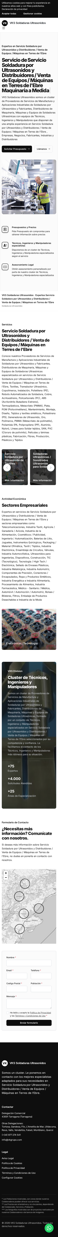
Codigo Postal (14, 983)
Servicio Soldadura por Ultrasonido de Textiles (14, 458)
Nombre (11, 957)
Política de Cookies (12, 1163)
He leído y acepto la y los (30, 1014)
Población (36, 983)
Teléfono (36, 970)
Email (9, 970)
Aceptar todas (9, 13)
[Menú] (4, 28)
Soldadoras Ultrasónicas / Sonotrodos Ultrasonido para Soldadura (42, 460)
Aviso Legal (8, 1158)
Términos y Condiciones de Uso (30, 1015)
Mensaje (11, 996)
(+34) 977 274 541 (11, 1134)
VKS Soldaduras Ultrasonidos (27, 22)
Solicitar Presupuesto (15, 149)
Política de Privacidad (40, 1012)
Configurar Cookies (12, 1177)
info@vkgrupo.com (12, 1139)
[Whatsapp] (49, 1228)
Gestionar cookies (32, 13)
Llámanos (42, 149)
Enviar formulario (29, 1022)
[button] (50, 467)
